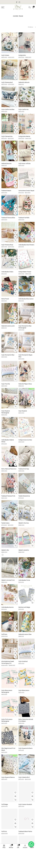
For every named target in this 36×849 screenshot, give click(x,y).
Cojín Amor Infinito (25, 163)
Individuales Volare (7, 272)
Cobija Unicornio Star (25, 440)
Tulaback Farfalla (24, 217)
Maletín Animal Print (8, 580)
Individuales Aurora (7, 607)
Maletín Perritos (24, 523)
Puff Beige (4, 804)
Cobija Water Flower (25, 272)
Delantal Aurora (6, 163)
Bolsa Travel (5, 299)
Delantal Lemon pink (7, 326)
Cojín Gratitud (23, 661)
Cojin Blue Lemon (24, 690)
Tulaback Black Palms (25, 831)
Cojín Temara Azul (7, 82)
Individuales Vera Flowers (26, 245)
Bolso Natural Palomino (8, 469)
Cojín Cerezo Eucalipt (25, 804)
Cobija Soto (22, 55)
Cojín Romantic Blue (7, 355)
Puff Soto (4, 634)
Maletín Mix (5, 550)
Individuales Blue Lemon (26, 299)
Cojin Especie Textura (8, 777)
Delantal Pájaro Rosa (25, 384)
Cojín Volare (5, 55)
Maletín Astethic (24, 550)
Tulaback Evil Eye (24, 469)
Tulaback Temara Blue (8, 217)
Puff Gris (4, 831)
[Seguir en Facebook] (17, 2)
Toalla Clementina (24, 496)
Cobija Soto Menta (24, 136)
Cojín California (23, 109)
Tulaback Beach (6, 190)
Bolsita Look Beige (24, 607)
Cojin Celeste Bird (24, 777)
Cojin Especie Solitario (25, 748)
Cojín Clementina (6, 136)
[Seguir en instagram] (19, 2)
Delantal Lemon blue (25, 634)
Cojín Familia (5, 384)
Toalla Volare (5, 523)
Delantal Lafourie (24, 82)
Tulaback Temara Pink (8, 496)
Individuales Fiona (24, 580)
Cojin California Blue (7, 109)
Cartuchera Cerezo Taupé (26, 190)
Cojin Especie (23, 411)
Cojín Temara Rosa (7, 245)
